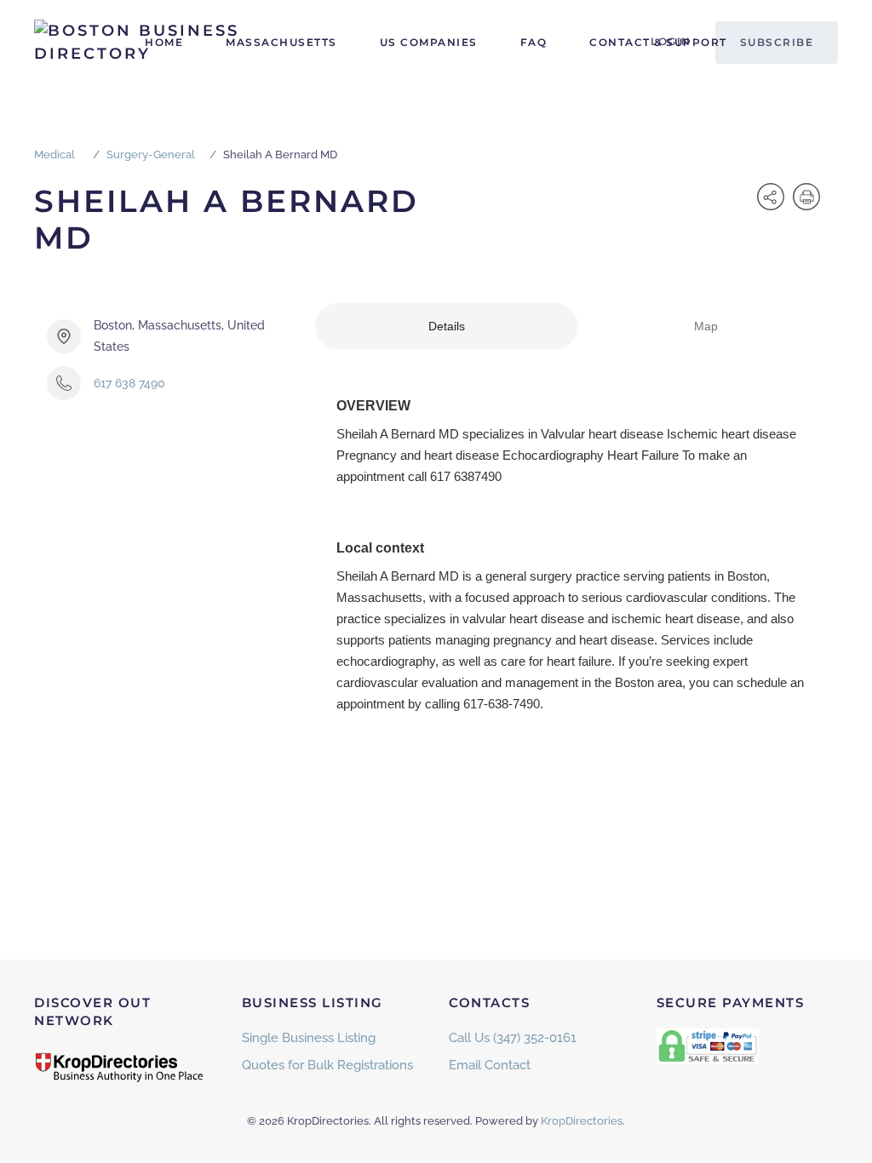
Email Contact (490, 1065)
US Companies (429, 42)
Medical (54, 154)
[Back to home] (140, 42)
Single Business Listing (309, 1038)
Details (446, 326)
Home (164, 42)
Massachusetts (281, 42)
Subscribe (777, 42)
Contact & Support (658, 42)
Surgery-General (150, 154)
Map (706, 326)
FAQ (534, 42)
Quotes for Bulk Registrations (327, 1065)
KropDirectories (581, 1120)
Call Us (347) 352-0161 (513, 1038)
